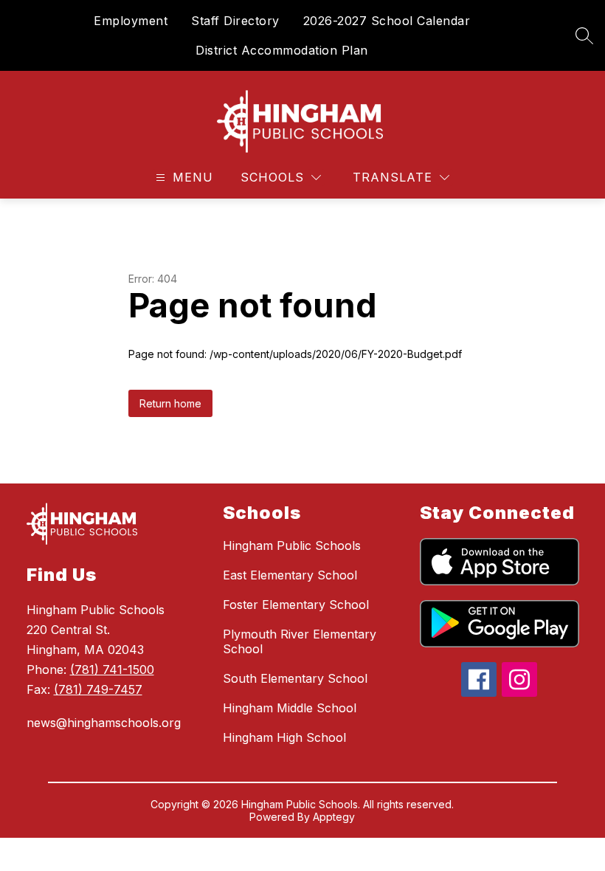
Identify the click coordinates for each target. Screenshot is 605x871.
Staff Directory (235, 20)
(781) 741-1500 (112, 669)
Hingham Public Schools (292, 545)
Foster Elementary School (296, 604)
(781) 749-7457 (98, 689)
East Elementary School (290, 575)
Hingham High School (284, 737)
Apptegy (334, 816)
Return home (170, 403)
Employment (130, 20)
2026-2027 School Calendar (387, 20)
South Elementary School (295, 678)
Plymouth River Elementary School (299, 641)
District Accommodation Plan (282, 50)
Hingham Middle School (289, 707)
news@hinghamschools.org (104, 722)
